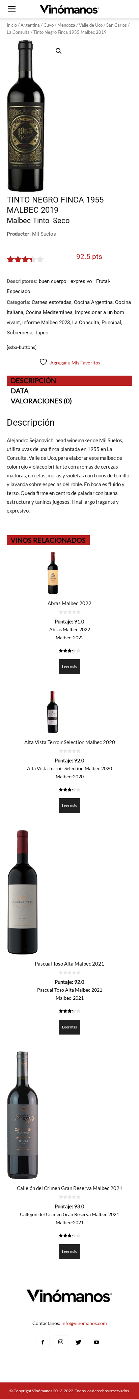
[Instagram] (60, 1342)
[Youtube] (96, 1342)
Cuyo (49, 25)
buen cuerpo (52, 281)
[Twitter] (78, 1342)
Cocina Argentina (93, 302)
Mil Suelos (44, 234)
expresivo (81, 281)
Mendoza (66, 25)
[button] (59, 51)
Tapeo (42, 333)
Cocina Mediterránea (49, 312)
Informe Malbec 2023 (46, 322)
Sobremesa (19, 333)
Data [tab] (20, 390)
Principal (111, 322)
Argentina (30, 25)
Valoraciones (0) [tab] (41, 401)
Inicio (12, 25)
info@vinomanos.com (84, 1323)
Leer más (69, 666)
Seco (61, 220)
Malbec (19, 220)
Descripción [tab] (33, 380)
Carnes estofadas (52, 302)
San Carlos (116, 25)
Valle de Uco (91, 25)
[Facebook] (43, 1342)
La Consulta (18, 32)
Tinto (41, 220)
